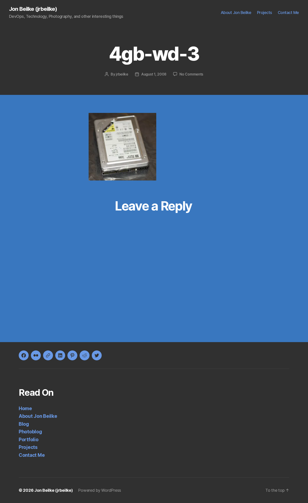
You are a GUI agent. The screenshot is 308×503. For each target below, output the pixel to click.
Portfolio (29, 439)
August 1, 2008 (153, 74)
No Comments (191, 74)
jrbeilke (122, 74)
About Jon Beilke (236, 12)
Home (25, 408)
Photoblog (30, 431)
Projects (264, 12)
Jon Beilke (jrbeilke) (33, 9)
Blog (24, 424)
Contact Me (288, 12)
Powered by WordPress (99, 490)
